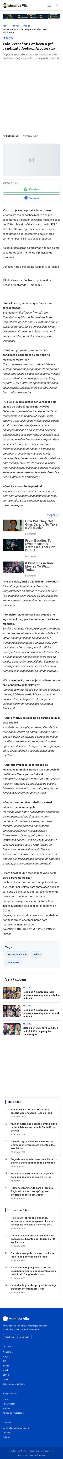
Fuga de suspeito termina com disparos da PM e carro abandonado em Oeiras (34, 1161)
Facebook (9, 1337)
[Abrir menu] (49, 5)
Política (26, 26)
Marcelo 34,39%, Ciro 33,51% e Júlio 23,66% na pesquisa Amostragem (40, 1031)
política (37, 954)
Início (5, 26)
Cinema (6, 1379)
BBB (4, 1361)
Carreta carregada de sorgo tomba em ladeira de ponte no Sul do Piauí (33, 1255)
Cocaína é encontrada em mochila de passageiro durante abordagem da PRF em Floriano (33, 1239)
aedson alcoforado (17, 954)
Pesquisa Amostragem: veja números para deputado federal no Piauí (41, 1013)
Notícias (15, 26)
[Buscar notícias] (57, 5)
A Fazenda (8, 1352)
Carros (6, 1375)
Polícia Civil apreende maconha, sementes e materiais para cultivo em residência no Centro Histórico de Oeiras (32, 1221)
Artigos (6, 1356)
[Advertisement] (31, 96)
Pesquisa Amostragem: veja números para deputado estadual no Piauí (41, 995)
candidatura (13, 962)
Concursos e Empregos (14, 1384)
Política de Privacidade (13, 1413)
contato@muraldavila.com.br (16, 1428)
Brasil (5, 1370)
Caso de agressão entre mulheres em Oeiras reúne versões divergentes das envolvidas (33, 1145)
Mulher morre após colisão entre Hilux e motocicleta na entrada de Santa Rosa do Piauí (34, 1127)
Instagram (24, 1337)
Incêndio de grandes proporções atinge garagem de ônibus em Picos (34, 1287)
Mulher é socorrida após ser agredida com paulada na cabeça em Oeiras (32, 1175)
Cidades (6, 1437)
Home (5, 1399)
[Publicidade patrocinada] (31, 16)
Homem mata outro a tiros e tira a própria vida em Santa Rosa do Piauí (31, 1111)
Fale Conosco (9, 1404)
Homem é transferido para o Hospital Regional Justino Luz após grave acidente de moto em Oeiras (32, 1191)
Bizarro (6, 1366)
